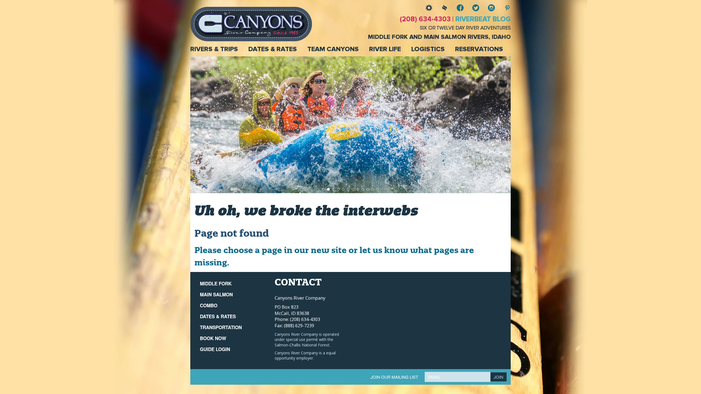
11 (372, 189)
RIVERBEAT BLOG (483, 19)
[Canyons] (251, 23)
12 (377, 189)
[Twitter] (471, 7)
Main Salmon (216, 294)
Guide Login (215, 349)
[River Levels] (440, 7)
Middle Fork (216, 283)
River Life (385, 49)
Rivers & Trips (214, 49)
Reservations (479, 49)
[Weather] (425, 7)
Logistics (428, 49)
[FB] (456, 7)
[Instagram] (487, 7)
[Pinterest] (503, 7)
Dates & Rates (272, 49)
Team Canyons (333, 49)
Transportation (221, 327)
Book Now (213, 338)
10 (367, 189)
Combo (208, 305)
